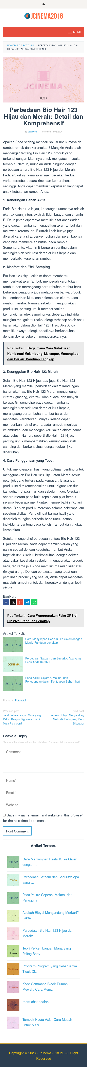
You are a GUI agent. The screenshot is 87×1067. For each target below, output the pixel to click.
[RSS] (43, 4)
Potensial (20, 700)
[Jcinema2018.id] (43, 15)
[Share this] (6, 602)
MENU (77, 32)
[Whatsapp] (34, 602)
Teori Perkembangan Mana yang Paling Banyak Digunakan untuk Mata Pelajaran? (22, 717)
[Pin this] (20, 602)
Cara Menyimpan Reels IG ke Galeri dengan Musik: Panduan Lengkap (53, 640)
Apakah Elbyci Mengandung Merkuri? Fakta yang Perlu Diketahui (67, 717)
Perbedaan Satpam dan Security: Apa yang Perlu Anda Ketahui (53, 660)
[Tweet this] (13, 602)
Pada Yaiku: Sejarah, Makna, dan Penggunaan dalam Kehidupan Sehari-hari (52, 679)
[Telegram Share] (27, 602)
